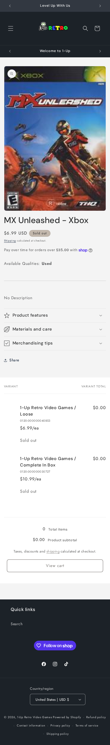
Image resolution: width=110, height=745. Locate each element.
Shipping (10, 241)
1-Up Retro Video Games (34, 717)
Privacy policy (60, 725)
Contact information (31, 725)
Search (17, 624)
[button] (11, 28)
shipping (53, 551)
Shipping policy (57, 734)
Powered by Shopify (67, 717)
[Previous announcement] (10, 6)
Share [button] (14, 360)
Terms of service (87, 725)
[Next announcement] (100, 6)
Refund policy (96, 717)
